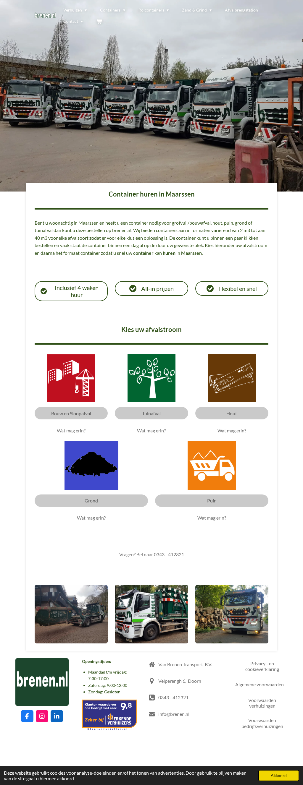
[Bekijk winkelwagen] (99, 21)
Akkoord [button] (279, 775)
